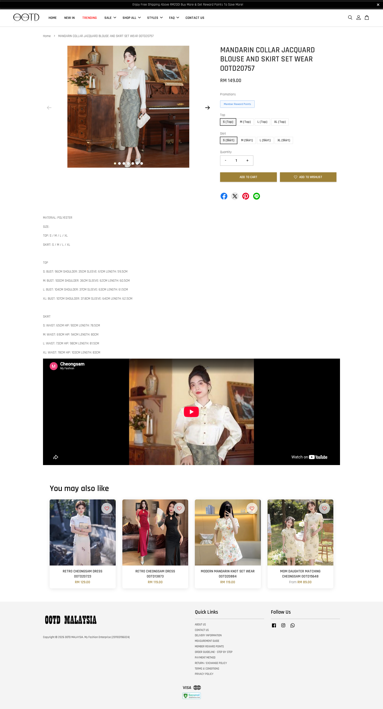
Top (222, 115)
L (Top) (262, 122)
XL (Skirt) (283, 140)
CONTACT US (195, 18)
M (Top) (245, 122)
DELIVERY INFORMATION (208, 635)
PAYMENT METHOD (205, 657)
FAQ (172, 18)
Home (47, 36)
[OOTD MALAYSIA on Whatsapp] (292, 627)
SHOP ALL (129, 18)
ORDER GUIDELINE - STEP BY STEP (214, 652)
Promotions (228, 94)
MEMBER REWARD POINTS (209, 646)
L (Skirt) (265, 140)
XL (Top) (280, 122)
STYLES (152, 18)
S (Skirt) (228, 140)
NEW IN (69, 18)
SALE (108, 18)
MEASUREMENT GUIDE (207, 641)
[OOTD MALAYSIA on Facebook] (274, 627)
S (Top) (228, 122)
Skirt (223, 134)
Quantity (226, 152)
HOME (53, 18)
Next (207, 107)
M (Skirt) (247, 140)
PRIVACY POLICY (204, 674)
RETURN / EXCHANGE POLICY (211, 663)
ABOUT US (200, 624)
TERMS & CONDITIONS (207, 668)
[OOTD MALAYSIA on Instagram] (283, 627)
